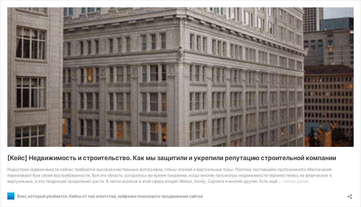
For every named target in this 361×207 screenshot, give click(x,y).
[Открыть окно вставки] (350, 194)
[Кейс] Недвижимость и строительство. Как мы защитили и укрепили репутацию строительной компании (171, 158)
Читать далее (296, 181)
